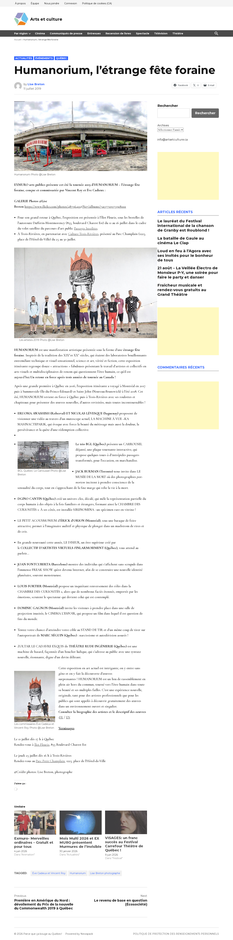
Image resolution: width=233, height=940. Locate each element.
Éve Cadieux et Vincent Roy (48, 873)
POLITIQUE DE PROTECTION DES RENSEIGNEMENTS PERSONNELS (176, 933)
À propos (20, 3)
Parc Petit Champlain (50, 761)
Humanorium (78, 873)
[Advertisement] (188, 176)
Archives (163, 125)
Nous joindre (51, 3)
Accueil (17, 39)
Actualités (23, 58)
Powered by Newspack (79, 933)
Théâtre (177, 33)
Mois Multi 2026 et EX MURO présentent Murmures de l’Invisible (80, 842)
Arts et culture (46, 19)
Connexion (70, 3)
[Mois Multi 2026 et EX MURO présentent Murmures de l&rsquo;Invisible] (80, 823)
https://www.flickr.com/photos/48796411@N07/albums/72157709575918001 (75, 207)
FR (61, 717)
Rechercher (167, 106)
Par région (21, 33)
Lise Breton (36, 84)
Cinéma (40, 33)
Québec (61, 58)
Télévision (161, 33)
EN (68, 717)
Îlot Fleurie (41, 745)
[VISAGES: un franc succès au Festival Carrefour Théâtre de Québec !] (126, 822)
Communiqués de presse (66, 33)
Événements (44, 58)
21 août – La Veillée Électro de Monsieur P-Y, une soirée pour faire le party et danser (187, 273)
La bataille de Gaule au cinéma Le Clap (180, 240)
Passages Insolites (85, 228)
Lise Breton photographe (105, 873)
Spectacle (142, 33)
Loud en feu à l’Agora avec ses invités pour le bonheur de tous (185, 255)
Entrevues (94, 33)
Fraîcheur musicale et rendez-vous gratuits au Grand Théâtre (181, 290)
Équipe (35, 3)
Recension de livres (118, 33)
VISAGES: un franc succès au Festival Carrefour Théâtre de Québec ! (124, 844)
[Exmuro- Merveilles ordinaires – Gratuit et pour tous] (35, 823)
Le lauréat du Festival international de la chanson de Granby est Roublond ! (185, 226)
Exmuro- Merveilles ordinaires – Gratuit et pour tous (33, 842)
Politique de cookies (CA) (97, 3)
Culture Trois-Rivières (83, 234)
